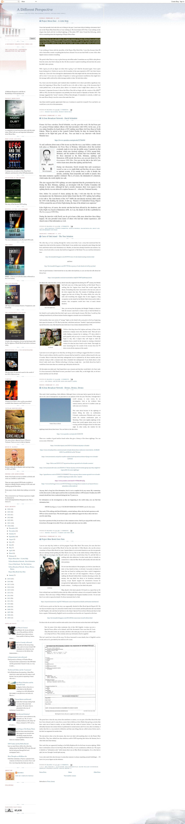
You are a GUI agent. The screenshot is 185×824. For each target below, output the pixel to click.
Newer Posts (42, 772)
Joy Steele (48, 381)
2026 (9, 509)
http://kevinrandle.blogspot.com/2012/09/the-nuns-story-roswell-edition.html (69, 618)
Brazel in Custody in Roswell (23, 642)
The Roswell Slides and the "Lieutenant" (19, 670)
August (11, 539)
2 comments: (65, 379)
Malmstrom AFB (86, 228)
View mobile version (70, 776)
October (11, 534)
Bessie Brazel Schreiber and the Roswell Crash (24, 683)
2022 (9, 520)
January (11, 575)
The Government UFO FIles (48, 230)
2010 (9, 604)
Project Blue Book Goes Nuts (53, 539)
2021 (9, 523)
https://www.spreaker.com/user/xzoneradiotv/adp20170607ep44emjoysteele (70, 277)
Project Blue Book (51, 112)
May (10, 548)
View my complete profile (24, 776)
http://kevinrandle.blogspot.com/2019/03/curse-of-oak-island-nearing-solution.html (70, 257)
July (10, 542)
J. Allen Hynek (59, 767)
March (11, 553)
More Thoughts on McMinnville (17, 756)
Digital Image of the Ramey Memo (25, 729)
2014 (9, 593)
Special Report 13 (65, 768)
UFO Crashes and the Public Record (18, 744)
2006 (9, 615)
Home (70, 772)
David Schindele (74, 228)
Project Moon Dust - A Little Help (55, 21)
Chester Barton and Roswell (23, 699)
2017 (9, 584)
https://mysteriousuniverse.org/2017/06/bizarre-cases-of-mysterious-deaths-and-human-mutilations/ (70, 601)
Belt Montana (49, 228)
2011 (9, 601)
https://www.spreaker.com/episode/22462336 (70, 434)
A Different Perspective (35, 9)
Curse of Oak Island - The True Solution (57, 236)
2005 (9, 618)
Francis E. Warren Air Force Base (62, 532)
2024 (9, 515)
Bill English (49, 767)
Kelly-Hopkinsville (71, 767)
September (12, 536)
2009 (9, 607)
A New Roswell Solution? (22, 714)
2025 (9, 512)
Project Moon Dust (65, 112)
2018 (9, 581)
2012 (9, 598)
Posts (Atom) (51, 781)
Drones (47, 532)
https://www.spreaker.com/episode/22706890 (70, 140)
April (10, 550)
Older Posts (97, 772)
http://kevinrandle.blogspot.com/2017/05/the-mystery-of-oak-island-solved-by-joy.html (69, 266)
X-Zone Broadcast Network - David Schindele (59, 118)
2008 (9, 609)
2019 (9, 579)
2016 (9, 587)
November (12, 531)
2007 (9, 612)
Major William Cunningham (88, 767)
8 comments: (64, 764)
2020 (9, 526)
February (12, 556)
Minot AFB (96, 228)
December (12, 528)
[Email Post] (71, 109)
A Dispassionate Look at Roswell (17, 657)
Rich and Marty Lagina (69, 381)
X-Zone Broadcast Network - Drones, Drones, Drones (62, 387)
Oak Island (56, 381)
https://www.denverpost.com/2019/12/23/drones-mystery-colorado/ (70, 445)
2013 (9, 595)
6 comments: (65, 226)
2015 (9, 590)
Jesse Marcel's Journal (21, 628)
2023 (9, 517)
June (10, 545)
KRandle (20, 772)
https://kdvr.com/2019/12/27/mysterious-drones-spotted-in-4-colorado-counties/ (70, 463)
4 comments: (64, 109)
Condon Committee (61, 228)
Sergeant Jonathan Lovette (48, 768)
